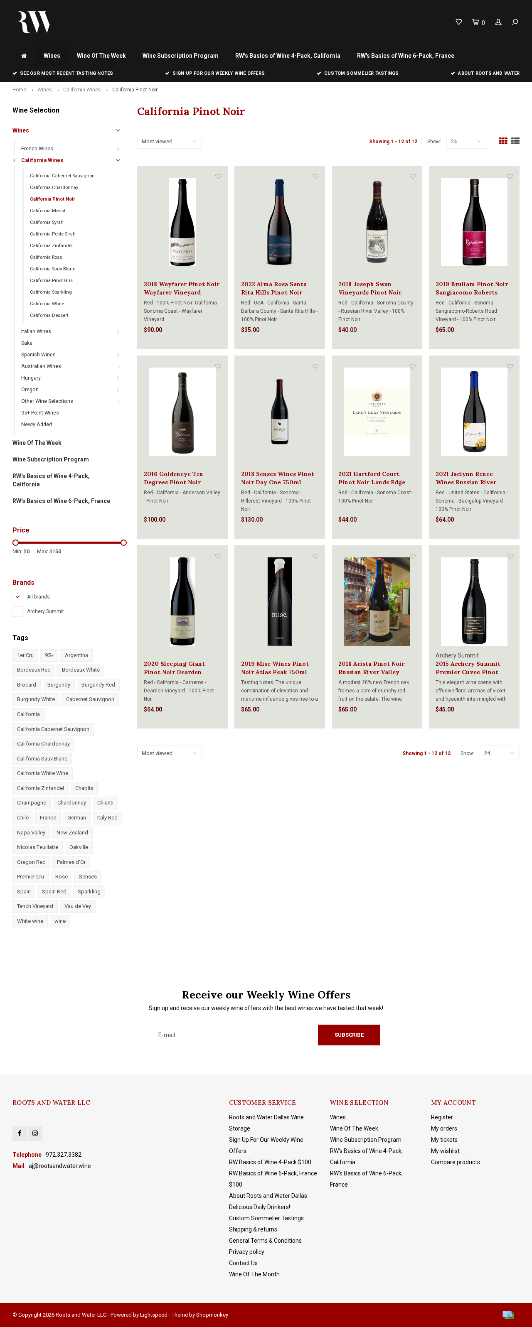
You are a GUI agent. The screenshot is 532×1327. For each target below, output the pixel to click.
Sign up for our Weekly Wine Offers (218, 73)
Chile (23, 817)
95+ (49, 655)
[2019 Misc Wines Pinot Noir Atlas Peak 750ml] (279, 601)
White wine (30, 921)
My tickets (444, 1139)
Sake (26, 343)
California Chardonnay (54, 187)
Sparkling (89, 891)
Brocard (26, 685)
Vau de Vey (77, 906)
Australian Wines (41, 366)
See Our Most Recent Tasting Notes (66, 73)
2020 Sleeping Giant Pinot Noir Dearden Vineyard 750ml (174, 668)
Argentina (76, 655)
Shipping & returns (253, 1229)
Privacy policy (246, 1252)
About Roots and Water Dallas (268, 1195)
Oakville (78, 847)
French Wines (37, 148)
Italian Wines (36, 331)
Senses (88, 876)
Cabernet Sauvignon (90, 699)
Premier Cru (30, 876)
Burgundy (58, 685)
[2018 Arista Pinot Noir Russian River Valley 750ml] (377, 601)
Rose (61, 876)
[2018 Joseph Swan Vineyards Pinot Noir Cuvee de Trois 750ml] (377, 222)
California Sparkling (51, 292)
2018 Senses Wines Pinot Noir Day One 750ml (277, 478)
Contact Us (243, 1263)
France (48, 817)
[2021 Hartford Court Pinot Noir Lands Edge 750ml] (377, 411)
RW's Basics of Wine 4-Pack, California (287, 55)
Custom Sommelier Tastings (361, 73)
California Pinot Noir (135, 90)
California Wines (82, 90)
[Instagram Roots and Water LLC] (35, 1133)
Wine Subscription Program (181, 55)
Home (19, 90)
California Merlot (47, 210)
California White (47, 304)
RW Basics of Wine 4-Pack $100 (270, 1162)
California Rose (46, 257)
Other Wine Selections (47, 401)
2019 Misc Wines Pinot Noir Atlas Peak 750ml (275, 668)
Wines (52, 55)
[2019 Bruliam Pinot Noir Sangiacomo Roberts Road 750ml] (474, 222)
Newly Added (36, 424)
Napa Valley (31, 832)
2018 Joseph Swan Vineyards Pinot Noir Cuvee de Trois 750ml (370, 288)
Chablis (84, 788)
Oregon (30, 389)
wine (60, 921)
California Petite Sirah (53, 234)
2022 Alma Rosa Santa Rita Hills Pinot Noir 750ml (274, 288)
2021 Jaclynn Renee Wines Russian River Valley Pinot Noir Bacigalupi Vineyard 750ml (466, 478)
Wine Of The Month (254, 1274)
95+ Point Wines (40, 413)
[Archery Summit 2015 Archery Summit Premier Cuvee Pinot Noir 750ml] (474, 601)
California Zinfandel (51, 245)
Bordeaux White (81, 670)
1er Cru (25, 655)
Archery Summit (45, 611)
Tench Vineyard (35, 906)
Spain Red (54, 891)
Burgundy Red (98, 685)
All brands (38, 597)
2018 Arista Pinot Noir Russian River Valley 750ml (371, 668)
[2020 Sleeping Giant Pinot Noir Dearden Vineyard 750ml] (182, 601)
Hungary (31, 378)
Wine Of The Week (101, 55)
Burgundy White (36, 699)
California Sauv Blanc (52, 269)
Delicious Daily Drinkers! (259, 1207)
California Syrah (47, 222)
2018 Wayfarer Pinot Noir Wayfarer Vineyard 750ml (181, 288)
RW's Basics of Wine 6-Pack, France (405, 55)
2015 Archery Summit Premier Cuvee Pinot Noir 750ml (468, 668)
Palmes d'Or (71, 862)
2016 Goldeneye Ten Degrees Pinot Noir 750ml (173, 478)
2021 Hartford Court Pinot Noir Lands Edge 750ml (371, 478)
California (28, 714)
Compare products (455, 1162)
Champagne (31, 803)
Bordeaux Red (34, 670)
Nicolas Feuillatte (37, 847)
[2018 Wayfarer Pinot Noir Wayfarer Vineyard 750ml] (182, 222)
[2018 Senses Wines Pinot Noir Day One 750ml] (279, 411)
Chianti (105, 803)
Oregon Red (31, 862)
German (76, 817)
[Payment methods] (508, 1315)
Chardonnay (71, 803)
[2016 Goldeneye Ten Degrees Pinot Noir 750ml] (182, 411)
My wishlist (445, 1151)
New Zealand (72, 832)
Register (442, 1117)
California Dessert (49, 315)
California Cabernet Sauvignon (62, 176)
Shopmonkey (212, 1315)
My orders (444, 1128)
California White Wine (42, 773)
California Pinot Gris (51, 280)
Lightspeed (153, 1315)
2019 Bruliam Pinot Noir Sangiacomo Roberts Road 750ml (472, 288)
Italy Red (107, 817)
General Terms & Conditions (265, 1240)
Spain (24, 891)
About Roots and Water (489, 73)
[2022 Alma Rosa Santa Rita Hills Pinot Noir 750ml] (279, 222)
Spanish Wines (38, 354)
